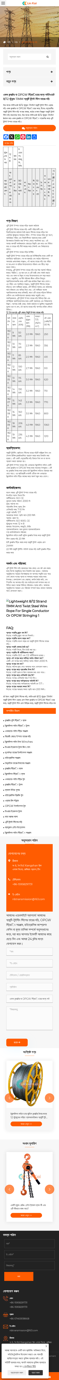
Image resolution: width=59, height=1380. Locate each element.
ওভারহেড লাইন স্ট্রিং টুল (15, 779)
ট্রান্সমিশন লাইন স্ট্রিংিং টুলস (17, 725)
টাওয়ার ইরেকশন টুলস (13, 811)
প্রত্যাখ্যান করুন (17, 1372)
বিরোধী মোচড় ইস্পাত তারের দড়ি (18, 736)
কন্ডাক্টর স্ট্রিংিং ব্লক (14, 768)
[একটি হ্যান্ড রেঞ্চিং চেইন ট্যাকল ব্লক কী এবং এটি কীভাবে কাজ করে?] (29, 1175)
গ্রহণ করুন (36, 1372)
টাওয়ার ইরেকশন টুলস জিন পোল (17, 747)
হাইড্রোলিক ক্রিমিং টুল (14, 795)
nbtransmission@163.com (28, 899)
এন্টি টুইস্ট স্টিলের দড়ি (29, 42)
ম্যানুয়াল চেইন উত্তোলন (15, 827)
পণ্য (15, 42)
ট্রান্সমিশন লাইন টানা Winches (19, 741)
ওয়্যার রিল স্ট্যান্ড (12, 800)
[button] (9, 1098)
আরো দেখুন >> (26, 1123)
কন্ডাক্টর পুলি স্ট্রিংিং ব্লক (15, 720)
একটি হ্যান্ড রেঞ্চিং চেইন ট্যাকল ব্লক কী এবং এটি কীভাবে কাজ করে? (28, 1207)
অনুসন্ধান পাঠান (31, 127)
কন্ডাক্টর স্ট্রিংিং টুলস (13, 784)
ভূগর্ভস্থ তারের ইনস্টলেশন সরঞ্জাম (18, 752)
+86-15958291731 (22, 884)
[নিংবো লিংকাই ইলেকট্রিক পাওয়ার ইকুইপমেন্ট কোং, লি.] (29, 3)
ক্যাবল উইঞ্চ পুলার (12, 789)
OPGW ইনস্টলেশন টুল (15, 805)
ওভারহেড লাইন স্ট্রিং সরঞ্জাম (16, 731)
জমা (17, 1042)
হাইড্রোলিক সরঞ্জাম (12, 757)
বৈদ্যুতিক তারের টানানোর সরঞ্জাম (17, 763)
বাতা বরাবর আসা (11, 816)
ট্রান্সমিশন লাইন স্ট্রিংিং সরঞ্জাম (18, 832)
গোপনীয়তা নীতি (29, 1366)
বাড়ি (9, 42)
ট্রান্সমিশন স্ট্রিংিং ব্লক (15, 773)
